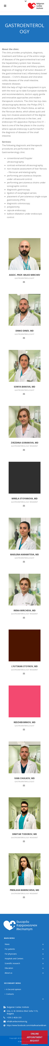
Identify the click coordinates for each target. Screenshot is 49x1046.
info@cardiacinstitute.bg (17, 1021)
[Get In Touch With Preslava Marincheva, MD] (24, 897)
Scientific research (12, 963)
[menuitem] (5, 998)
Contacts (10, 994)
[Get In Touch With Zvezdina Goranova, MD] (24, 449)
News (7, 944)
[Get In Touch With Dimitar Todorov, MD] (24, 841)
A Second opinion (13, 989)
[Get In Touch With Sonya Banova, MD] (24, 393)
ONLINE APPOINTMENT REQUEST (34, 1037)
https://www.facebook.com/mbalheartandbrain (26, 1025)
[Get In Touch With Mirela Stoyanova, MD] (24, 505)
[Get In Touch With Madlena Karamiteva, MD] (24, 561)
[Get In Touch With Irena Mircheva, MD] (24, 617)
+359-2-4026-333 (14, 1017)
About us (8, 973)
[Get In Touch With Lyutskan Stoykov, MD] (24, 673)
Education (9, 968)
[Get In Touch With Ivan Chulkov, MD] (24, 785)
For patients (10, 949)
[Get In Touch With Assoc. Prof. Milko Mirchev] (24, 281)
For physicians (11, 954)
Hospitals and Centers (14, 958)
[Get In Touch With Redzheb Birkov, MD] (24, 729)
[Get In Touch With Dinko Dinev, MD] (24, 337)
